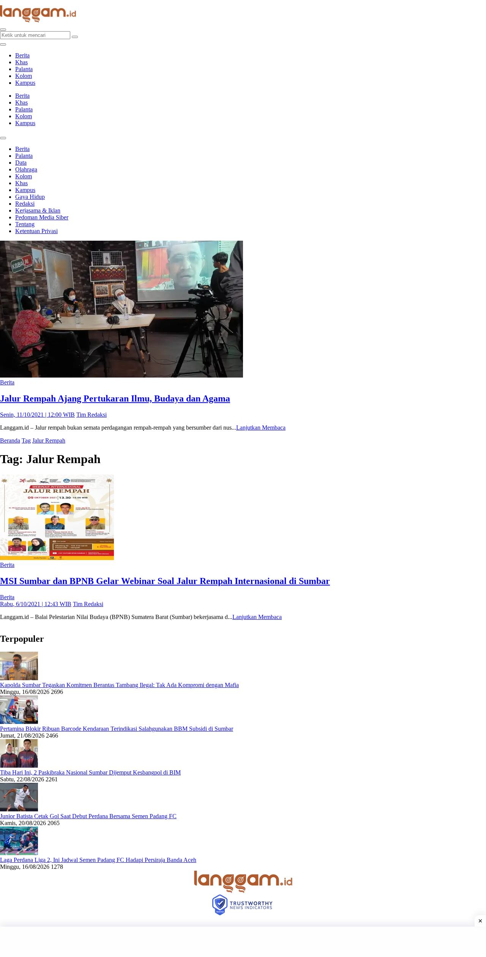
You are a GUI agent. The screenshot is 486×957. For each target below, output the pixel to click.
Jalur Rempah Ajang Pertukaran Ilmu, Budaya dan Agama (115, 398)
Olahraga (26, 169)
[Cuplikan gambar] (19, 678)
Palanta (24, 69)
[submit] (75, 37)
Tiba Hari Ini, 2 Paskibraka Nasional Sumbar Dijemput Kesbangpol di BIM (90, 772)
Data (21, 162)
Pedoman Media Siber (41, 217)
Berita (22, 55)
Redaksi (25, 203)
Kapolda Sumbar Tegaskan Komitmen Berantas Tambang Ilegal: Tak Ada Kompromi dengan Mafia (119, 685)
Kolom (23, 76)
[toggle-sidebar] (3, 44)
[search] (3, 30)
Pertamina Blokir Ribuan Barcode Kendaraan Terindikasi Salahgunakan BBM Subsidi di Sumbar (116, 728)
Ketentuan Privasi (36, 231)
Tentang (25, 224)
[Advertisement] (243, 941)
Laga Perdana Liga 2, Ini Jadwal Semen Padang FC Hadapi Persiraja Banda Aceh (98, 860)
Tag (26, 440)
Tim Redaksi (91, 414)
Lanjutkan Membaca (261, 427)
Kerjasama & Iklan (37, 210)
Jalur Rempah (48, 440)
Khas (21, 62)
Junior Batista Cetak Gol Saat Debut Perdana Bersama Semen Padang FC (88, 816)
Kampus (25, 82)
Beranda (10, 440)
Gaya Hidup (30, 197)
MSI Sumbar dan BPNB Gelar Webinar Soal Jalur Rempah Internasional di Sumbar (165, 581)
